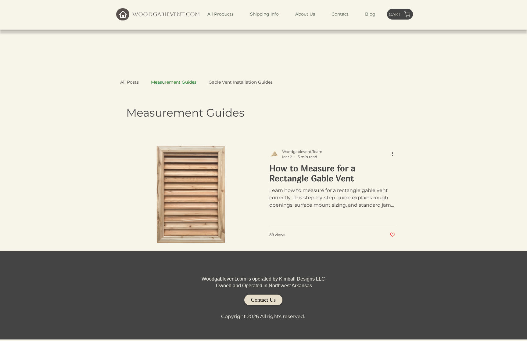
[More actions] (394, 154)
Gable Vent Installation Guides (241, 82)
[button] (220, 14)
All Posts (129, 82)
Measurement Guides (173, 82)
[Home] (122, 14)
